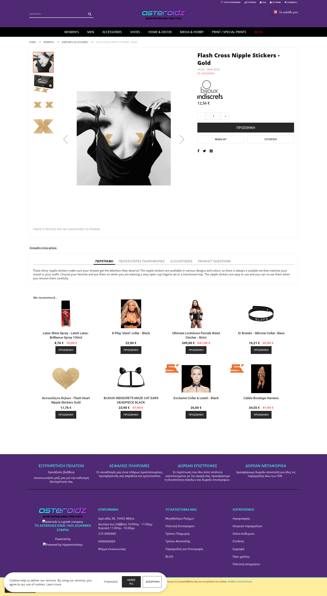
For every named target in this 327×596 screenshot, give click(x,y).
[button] (65, 139)
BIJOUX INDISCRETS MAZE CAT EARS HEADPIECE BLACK (131, 400)
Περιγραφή (104, 261)
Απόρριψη (153, 582)
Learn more (53, 584)
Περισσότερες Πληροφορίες (142, 261)
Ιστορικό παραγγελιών (247, 526)
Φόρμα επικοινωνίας (112, 549)
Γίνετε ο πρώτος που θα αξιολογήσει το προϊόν (66, 229)
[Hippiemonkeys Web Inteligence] (63, 544)
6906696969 (106, 541)
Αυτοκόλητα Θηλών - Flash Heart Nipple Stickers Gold (66, 400)
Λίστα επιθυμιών (244, 533)
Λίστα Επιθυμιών (232, 2)
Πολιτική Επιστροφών (180, 526)
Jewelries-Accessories (75, 42)
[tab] (104, 261)
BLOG (169, 556)
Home (32, 42)
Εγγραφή (276, 2)
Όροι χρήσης (241, 556)
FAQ (264, 2)
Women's (49, 42)
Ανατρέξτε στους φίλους (43, 247)
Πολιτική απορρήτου (246, 564)
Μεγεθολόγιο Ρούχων (179, 518)
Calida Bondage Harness (261, 398)
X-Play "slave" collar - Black (131, 333)
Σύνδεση (238, 541)
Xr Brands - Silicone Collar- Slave (261, 333)
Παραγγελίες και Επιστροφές (184, 549)
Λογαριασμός (241, 518)
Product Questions (214, 261)
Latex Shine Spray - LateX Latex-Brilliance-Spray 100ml (66, 335)
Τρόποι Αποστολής (177, 541)
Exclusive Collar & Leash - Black (196, 398)
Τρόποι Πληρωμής (177, 533)
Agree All (131, 581)
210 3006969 (107, 533)
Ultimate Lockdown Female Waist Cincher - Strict (196, 335)
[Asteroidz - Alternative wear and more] (163, 15)
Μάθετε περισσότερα (240, 581)
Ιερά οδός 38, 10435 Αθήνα (116, 518)
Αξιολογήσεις (181, 261)
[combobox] (61, 14)
